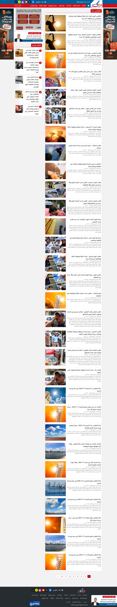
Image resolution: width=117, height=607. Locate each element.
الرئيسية (85, 595)
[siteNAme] (96, 4)
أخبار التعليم (76, 6)
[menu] (19, 5)
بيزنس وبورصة (52, 6)
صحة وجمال (75, 598)
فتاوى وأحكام (83, 598)
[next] (58, 576)
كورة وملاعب (33, 6)
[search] (16, 5)
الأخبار (83, 6)
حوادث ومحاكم (59, 598)
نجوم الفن (61, 6)
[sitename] (81, 590)
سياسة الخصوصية (76, 602)
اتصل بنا (68, 602)
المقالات (52, 598)
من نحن (85, 602)
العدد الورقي (39, 2)
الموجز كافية (42, 6)
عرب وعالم (67, 598)
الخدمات (68, 6)
